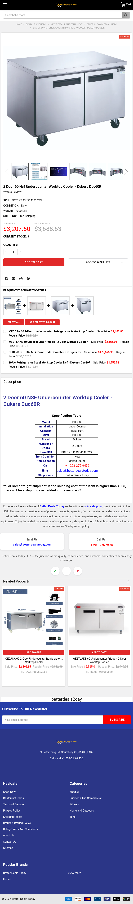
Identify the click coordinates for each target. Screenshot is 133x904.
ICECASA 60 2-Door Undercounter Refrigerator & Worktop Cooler (34, 660)
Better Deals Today (14, 873)
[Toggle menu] (5, 5)
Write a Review (12, 192)
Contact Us (9, 841)
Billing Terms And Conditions (20, 829)
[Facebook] (6, 278)
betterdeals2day (66, 699)
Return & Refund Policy (17, 823)
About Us (8, 835)
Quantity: (10, 244)
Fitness (74, 804)
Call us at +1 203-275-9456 (66, 758)
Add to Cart (33, 652)
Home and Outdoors (82, 810)
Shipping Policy (12, 816)
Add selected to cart (42, 322)
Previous (6, 171)
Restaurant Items (13, 798)
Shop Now (9, 792)
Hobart (7, 879)
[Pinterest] (28, 278)
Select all (14, 322)
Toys (73, 816)
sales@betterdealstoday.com (32, 544)
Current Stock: (16, 236)
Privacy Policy (11, 810)
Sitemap (8, 848)
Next (126, 171)
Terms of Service (13, 804)
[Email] (14, 278)
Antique (74, 792)
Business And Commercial (85, 798)
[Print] (21, 278)
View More (74, 873)
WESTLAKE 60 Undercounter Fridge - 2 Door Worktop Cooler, (99, 660)
